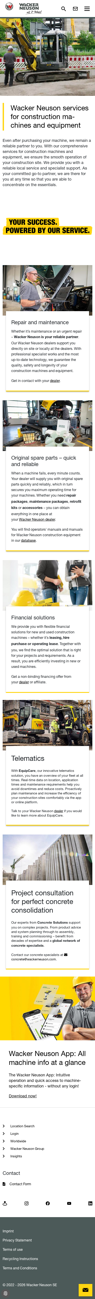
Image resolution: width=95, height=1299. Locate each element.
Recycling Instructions (20, 1259)
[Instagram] (26, 1203)
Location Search (22, 1126)
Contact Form (20, 1184)
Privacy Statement (17, 1240)
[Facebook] (48, 1203)
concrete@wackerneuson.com (33, 959)
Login (14, 1133)
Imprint (8, 1231)
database (28, 540)
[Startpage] (23, 8)
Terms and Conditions (20, 1268)
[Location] (5, 1203)
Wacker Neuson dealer (37, 519)
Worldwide (18, 1141)
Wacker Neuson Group (27, 1149)
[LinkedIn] (90, 1203)
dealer (55, 380)
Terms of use (13, 1249)
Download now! (23, 1095)
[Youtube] (69, 1203)
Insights (16, 1156)
